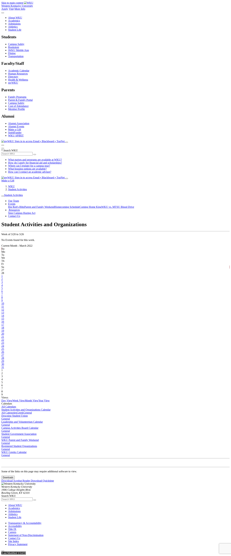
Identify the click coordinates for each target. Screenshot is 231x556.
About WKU (15, 17)
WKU (11, 186)
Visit (11, 8)
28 (2, 358)
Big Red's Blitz (16, 206)
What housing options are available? (27, 168)
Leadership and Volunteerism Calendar (22, 421)
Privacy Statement (17, 544)
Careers (12, 532)
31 (2, 367)
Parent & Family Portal (20, 100)
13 (2, 312)
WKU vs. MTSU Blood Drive (117, 206)
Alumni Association (18, 123)
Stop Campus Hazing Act (21, 213)
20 (2, 333)
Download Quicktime (42, 480)
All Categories (9, 412)
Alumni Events (16, 126)
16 (2, 321)
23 (2, 342)
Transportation (16, 56)
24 (2, 345)
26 (2, 352)
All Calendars (8, 406)
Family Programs (17, 96)
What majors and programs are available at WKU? (35, 159)
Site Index (13, 541)
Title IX (12, 529)
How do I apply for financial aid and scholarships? (35, 162)
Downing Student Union (14, 415)
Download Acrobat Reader (16, 480)
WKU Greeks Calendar (14, 452)
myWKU (13, 82)
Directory (13, 76)
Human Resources (18, 73)
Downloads (8, 477)
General (27, 412)
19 (2, 330)
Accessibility (15, 526)
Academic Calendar (18, 70)
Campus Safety (16, 44)
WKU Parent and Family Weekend (20, 440)
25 (2, 349)
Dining (12, 53)
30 (2, 364)
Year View (44, 400)
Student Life (14, 29)
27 (2, 355)
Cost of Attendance (18, 106)
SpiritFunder (14, 132)
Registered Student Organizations (19, 446)
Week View (18, 400)
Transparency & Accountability (24, 523)
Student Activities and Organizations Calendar (26, 409)
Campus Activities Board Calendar (19, 427)
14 (2, 315)
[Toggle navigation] (2, 196)
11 (2, 306)
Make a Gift (14, 129)
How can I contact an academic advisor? (29, 171)
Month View (31, 400)
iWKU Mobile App (18, 50)
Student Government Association (19, 434)
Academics (14, 20)
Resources (14, 209)
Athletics (13, 26)
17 (2, 324)
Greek (20, 412)
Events (11, 203)
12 (2, 309)
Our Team (13, 200)
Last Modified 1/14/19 (13, 553)
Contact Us (14, 216)
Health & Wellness (18, 79)
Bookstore (13, 47)
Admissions (14, 23)
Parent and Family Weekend (39, 206)
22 (2, 339)
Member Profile (16, 109)
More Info (19, 8)
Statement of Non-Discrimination (25, 535)
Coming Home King (90, 206)
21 (2, 336)
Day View (6, 400)
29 (2, 361)
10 (2, 303)
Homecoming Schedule (66, 206)
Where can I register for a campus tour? (29, 165)
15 (2, 318)
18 (2, 327)
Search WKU (9, 150)
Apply (4, 8)
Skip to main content (12, 2)
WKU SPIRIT (16, 135)
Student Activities (17, 189)
